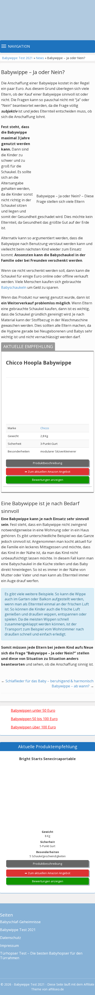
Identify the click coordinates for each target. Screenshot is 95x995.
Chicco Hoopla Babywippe (38, 362)
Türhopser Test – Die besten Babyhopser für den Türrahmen (41, 955)
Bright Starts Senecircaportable (47, 758)
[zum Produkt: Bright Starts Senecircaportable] (47, 790)
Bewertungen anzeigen (47, 480)
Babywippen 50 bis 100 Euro (34, 718)
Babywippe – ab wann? (70, 686)
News (40, 58)
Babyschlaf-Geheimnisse (20, 921)
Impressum (9, 945)
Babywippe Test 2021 (17, 58)
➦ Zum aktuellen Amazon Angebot (47, 472)
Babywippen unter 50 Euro (33, 710)
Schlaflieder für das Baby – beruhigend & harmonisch (49, 681)
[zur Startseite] (47, 20)
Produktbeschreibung (47, 463)
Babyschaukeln (13, 287)
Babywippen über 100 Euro (33, 727)
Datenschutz (10, 937)
